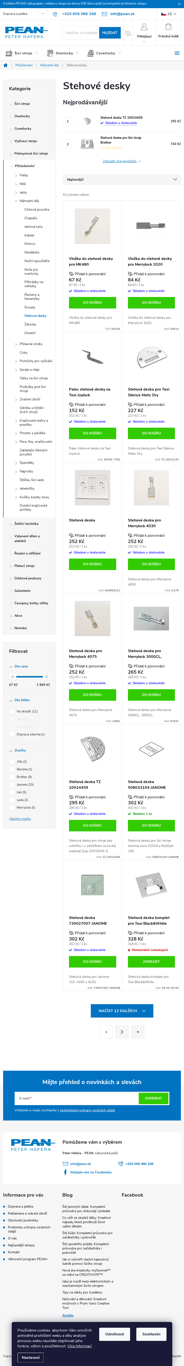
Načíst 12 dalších (118, 1010)
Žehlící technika (26, 523)
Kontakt (14, 1252)
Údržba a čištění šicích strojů (32, 410)
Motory (29, 243)
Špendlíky (27, 462)
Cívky (24, 352)
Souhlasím (151, 1334)
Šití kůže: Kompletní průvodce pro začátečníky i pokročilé (87, 1235)
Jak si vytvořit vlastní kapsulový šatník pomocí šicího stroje (85, 1261)
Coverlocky (22, 128)
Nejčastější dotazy (21, 1245)
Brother (24, 777)
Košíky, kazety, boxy (34, 497)
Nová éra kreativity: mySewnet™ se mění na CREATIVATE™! (86, 1272)
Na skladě (27, 711)
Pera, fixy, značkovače (36, 441)
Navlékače (31, 252)
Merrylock (25, 808)
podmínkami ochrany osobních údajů (87, 1110)
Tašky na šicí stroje (34, 378)
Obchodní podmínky (23, 1220)
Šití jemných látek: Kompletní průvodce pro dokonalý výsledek (86, 1208)
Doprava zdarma (30, 734)
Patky (24, 175)
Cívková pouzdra (36, 209)
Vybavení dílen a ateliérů (27, 538)
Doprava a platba (15, 14)
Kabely (29, 235)
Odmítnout (114, 1334)
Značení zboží (30, 399)
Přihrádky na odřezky (33, 284)
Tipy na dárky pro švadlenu (82, 1292)
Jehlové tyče (33, 226)
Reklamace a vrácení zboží (27, 1213)
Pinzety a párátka (32, 433)
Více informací (79, 1346)
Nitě (23, 184)
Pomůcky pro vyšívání (36, 361)
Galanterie (22, 590)
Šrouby (29, 307)
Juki (21, 792)
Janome (25, 785)
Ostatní (29, 333)
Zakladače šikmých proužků (33, 452)
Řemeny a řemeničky (32, 296)
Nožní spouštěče (36, 261)
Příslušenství (24, 166)
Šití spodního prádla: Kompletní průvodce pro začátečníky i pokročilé (85, 1248)
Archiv (68, 1315)
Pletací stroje (24, 566)
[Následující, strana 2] (121, 1031)
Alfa (21, 762)
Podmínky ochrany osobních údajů (29, 1229)
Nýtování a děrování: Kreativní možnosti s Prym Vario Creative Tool (85, 1303)
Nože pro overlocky (31, 271)
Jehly (23, 192)
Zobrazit (151, 961)
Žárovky (30, 324)
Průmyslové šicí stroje (31, 153)
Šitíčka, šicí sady (32, 480)
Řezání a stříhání (27, 553)
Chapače (30, 218)
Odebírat (153, 1098)
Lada (22, 800)
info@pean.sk (80, 1164)
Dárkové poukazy (27, 578)
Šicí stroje (22, 103)
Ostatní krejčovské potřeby (33, 507)
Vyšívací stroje (25, 141)
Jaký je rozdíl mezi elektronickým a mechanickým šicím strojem (87, 1283)
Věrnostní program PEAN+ (28, 1259)
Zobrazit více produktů (120, 161)
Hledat (109, 32)
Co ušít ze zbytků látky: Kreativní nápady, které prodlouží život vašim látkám (86, 1222)
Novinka (24, 727)
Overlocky (22, 116)
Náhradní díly (29, 201)
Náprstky (26, 471)
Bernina (24, 769)
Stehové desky (35, 316)
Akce (18, 615)
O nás (12, 1238)
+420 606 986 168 (139, 1164)
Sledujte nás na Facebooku (91, 1172)
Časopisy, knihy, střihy (31, 603)
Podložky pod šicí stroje (33, 389)
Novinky (20, 628)
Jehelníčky (27, 488)
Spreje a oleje (29, 369)
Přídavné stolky (31, 344)
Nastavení (31, 1357)
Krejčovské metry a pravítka (34, 422)
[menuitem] (23, 53)
